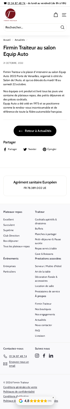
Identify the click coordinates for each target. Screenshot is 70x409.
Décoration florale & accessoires (46, 278)
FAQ (37, 330)
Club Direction (11, 235)
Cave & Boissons (44, 253)
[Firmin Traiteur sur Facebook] (44, 356)
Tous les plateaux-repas (16, 246)
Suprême (8, 230)
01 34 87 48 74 (16, 3)
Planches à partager (46, 234)
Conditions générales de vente (20, 387)
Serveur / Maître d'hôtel (48, 266)
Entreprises (9, 266)
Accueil (6, 40)
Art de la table (43, 271)
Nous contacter (43, 325)
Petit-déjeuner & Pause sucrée (48, 241)
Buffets (39, 228)
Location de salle (44, 285)
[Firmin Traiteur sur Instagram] (37, 356)
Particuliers (9, 271)
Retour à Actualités (37, 131)
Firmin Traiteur (43, 303)
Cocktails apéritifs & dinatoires (46, 221)
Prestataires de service (47, 291)
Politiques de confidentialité (19, 391)
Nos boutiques (43, 309)
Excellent (8, 219)
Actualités (20, 40)
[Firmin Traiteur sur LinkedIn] (51, 356)
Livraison (40, 335)
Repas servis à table (46, 248)
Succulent (9, 224)
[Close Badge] (53, 397)
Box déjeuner (10, 240)
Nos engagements (45, 314)
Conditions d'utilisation (16, 396)
